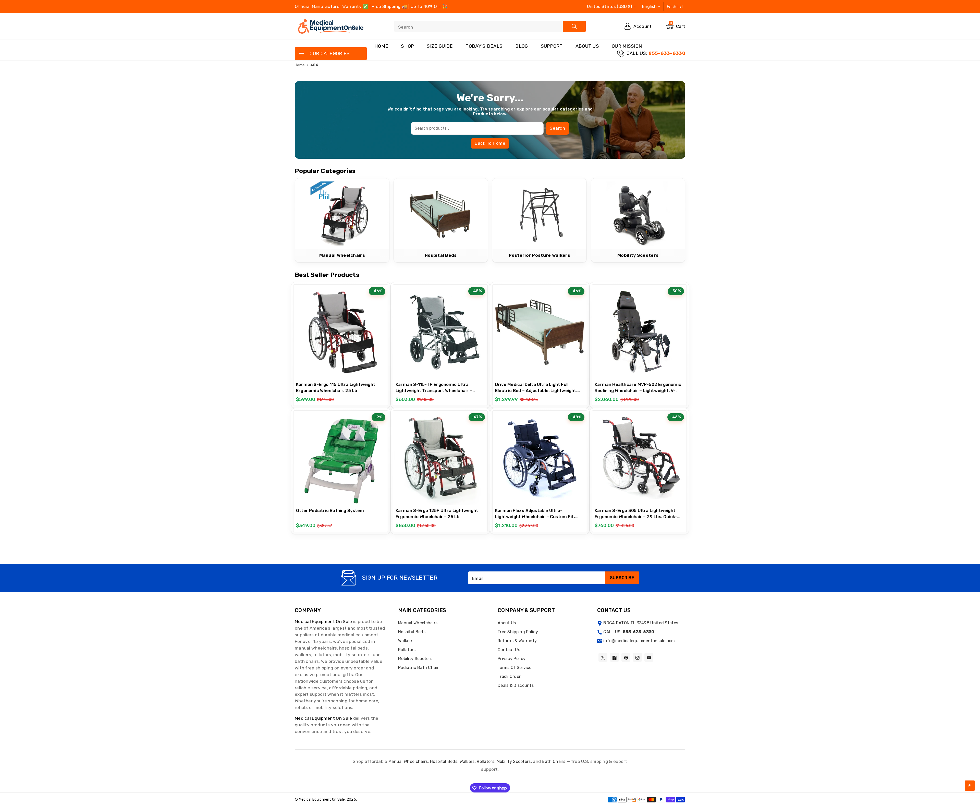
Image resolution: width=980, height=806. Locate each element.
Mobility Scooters (415, 658)
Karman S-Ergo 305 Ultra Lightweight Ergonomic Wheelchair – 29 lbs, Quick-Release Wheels (636, 516)
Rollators (407, 649)
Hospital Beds (411, 631)
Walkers (405, 640)
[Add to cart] (328, 330)
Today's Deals (484, 46)
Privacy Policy (511, 658)
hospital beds (443, 761)
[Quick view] (353, 329)
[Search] (574, 26)
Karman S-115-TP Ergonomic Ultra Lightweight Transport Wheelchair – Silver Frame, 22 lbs (434, 390)
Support (552, 46)
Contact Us (509, 649)
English (649, 6)
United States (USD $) (609, 6)
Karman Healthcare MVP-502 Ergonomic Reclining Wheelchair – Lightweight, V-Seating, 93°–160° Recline (638, 390)
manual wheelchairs (408, 761)
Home (381, 46)
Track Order (509, 676)
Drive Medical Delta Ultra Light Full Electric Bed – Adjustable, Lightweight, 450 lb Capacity (536, 390)
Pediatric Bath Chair (418, 667)
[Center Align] (301, 54)
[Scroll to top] (970, 785)
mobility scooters (514, 761)
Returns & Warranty (517, 640)
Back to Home (490, 143)
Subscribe (622, 577)
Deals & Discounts (516, 685)
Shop (407, 46)
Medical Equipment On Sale (323, 621)
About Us (587, 46)
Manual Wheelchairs (417, 622)
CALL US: (656, 53)
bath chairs (553, 761)
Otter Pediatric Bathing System (330, 510)
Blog (521, 46)
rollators (485, 761)
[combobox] (490, 26)
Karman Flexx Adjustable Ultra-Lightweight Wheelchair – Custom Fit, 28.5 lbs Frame (535, 516)
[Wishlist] (341, 329)
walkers (467, 761)
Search (557, 128)
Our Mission (627, 46)
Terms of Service (515, 667)
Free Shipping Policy (518, 631)
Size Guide (440, 46)
